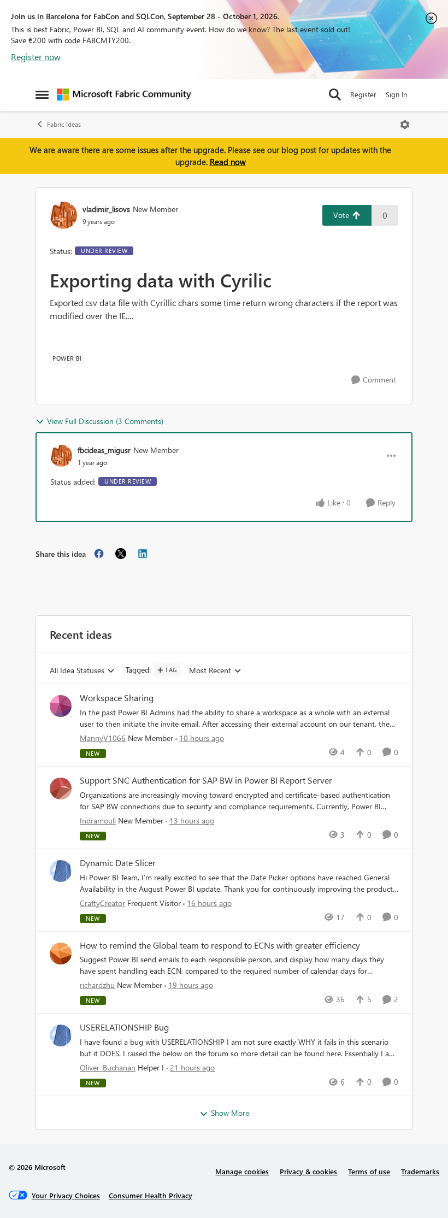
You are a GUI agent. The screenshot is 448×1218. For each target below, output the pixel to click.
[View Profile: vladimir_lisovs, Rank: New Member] (63, 215)
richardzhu (97, 985)
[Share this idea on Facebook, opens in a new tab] (99, 553)
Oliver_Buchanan (107, 1067)
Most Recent (210, 670)
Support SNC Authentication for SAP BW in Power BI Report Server (206, 780)
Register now (36, 56)
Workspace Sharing (117, 697)
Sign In (396, 94)
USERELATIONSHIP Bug (124, 1027)
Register (363, 94)
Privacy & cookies (308, 1171)
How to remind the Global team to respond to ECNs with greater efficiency (220, 945)
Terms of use (369, 1171)
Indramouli (98, 820)
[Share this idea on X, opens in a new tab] (120, 553)
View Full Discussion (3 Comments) (105, 421)
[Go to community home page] (124, 95)
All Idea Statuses (77, 670)
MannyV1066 (103, 738)
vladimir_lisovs (106, 209)
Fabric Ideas (64, 124)
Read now (228, 161)
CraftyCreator (102, 903)
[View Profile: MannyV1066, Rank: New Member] (61, 706)
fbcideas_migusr (104, 450)
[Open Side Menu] (42, 94)
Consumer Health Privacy (150, 1195)
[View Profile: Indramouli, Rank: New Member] (61, 788)
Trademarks (420, 1171)
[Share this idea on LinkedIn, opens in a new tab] (142, 553)
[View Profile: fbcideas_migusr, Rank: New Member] (61, 456)
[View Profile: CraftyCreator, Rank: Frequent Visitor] (61, 871)
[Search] (334, 94)
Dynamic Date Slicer (118, 862)
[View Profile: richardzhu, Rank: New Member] (61, 953)
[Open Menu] (404, 124)
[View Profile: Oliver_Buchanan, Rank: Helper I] (61, 1035)
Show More (230, 1113)
